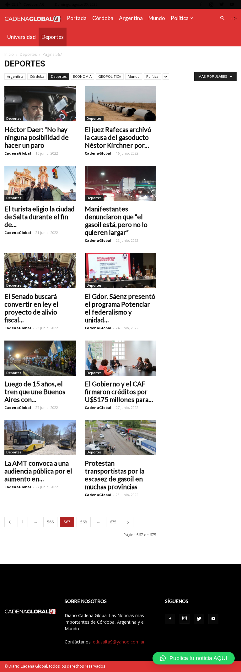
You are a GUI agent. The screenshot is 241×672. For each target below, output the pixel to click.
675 (113, 522)
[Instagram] (211, 4)
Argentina (131, 18)
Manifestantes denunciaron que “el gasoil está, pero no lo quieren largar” (116, 220)
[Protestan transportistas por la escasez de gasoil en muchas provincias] (120, 437)
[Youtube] (232, 4)
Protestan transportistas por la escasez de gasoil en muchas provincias (114, 474)
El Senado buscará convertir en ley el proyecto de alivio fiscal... (31, 308)
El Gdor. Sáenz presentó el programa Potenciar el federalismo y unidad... (120, 308)
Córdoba (102, 18)
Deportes (52, 37)
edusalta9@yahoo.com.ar (119, 642)
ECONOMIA (82, 76)
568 (83, 522)
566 (50, 522)
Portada (77, 18)
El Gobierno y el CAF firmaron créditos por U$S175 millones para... (119, 391)
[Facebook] (201, 4)
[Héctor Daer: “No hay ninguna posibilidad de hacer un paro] (40, 103)
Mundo (156, 18)
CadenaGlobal (17, 153)
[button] (222, 18)
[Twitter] (221, 4)
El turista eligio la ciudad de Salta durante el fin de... (39, 216)
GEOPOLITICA (109, 76)
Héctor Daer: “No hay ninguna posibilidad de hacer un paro (36, 137)
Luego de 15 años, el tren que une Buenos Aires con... (34, 391)
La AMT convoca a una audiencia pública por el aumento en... (38, 471)
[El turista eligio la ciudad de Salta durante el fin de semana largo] (40, 183)
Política (180, 18)
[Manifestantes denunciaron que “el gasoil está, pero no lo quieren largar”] (120, 183)
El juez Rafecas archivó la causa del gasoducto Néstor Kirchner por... (118, 137)
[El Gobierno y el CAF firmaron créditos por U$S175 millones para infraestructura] (120, 358)
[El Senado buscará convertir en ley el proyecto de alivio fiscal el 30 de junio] (40, 270)
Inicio (9, 54)
